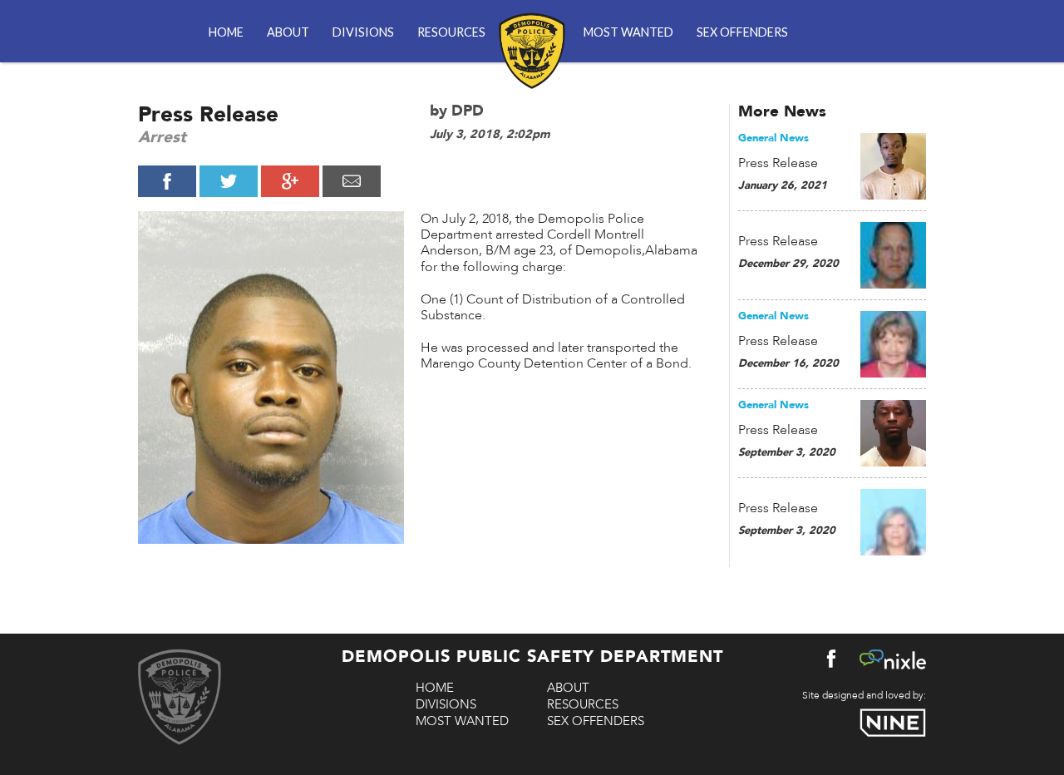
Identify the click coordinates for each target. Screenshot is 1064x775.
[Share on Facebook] (167, 181)
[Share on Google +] (290, 181)
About (288, 32)
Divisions (363, 32)
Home (226, 32)
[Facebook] (831, 662)
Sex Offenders (742, 32)
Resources (451, 32)
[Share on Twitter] (229, 181)
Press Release (778, 163)
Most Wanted (628, 32)
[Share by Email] (352, 181)
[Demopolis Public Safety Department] (532, 41)
